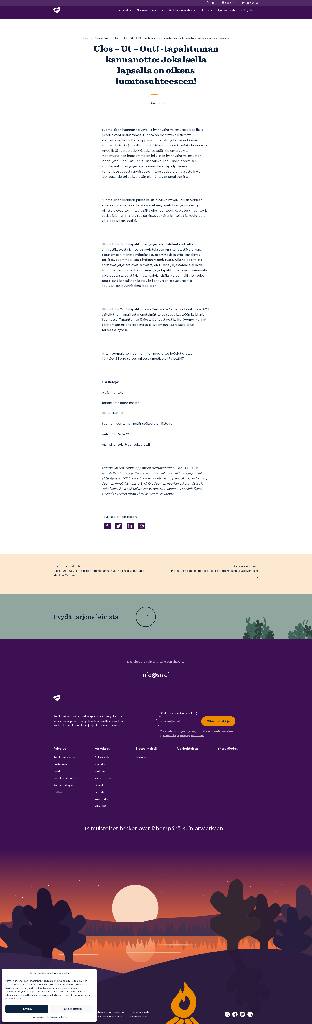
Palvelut (122, 10)
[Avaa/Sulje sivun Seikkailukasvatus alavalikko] (194, 10)
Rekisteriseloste (140, 1012)
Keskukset (102, 748)
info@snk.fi (156, 675)
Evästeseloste (37, 1017)
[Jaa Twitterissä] (118, 527)
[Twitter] (243, 1016)
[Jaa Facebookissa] (107, 527)
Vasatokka (101, 799)
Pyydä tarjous (250, 3)
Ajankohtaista (227, 10)
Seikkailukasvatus (180, 10)
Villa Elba (100, 806)
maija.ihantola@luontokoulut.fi (126, 444)
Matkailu (58, 792)
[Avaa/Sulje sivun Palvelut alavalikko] (130, 10)
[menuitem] (124, 10)
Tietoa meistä (146, 748)
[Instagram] (228, 1016)
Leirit (56, 771)
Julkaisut (140, 757)
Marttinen (100, 771)
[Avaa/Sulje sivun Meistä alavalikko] (211, 10)
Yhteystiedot (250, 10)
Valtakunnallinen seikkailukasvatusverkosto (133, 488)
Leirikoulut (60, 764)
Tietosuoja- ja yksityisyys (109, 1012)
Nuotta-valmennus (65, 778)
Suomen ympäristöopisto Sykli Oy (127, 483)
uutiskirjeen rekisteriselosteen (216, 731)
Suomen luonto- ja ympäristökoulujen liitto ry (172, 478)
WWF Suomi (150, 493)
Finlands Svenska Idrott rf (120, 493)
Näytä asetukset (71, 1009)
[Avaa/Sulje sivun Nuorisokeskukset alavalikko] (162, 10)
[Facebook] (235, 1016)
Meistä (205, 10)
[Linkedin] (250, 1016)
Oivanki (99, 785)
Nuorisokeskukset (149, 10)
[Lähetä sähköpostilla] (141, 527)
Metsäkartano (103, 778)
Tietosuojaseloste (57, 1017)
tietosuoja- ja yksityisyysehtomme (183, 735)
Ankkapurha (102, 757)
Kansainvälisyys (63, 785)
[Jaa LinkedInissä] (130, 527)
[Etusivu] (56, 10)
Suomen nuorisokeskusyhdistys (177, 483)
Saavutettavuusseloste (108, 1016)
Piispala (99, 792)
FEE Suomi (130, 478)
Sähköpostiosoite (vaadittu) (178, 713)
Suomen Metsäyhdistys (184, 488)
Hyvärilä (99, 764)
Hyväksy (27, 1009)
